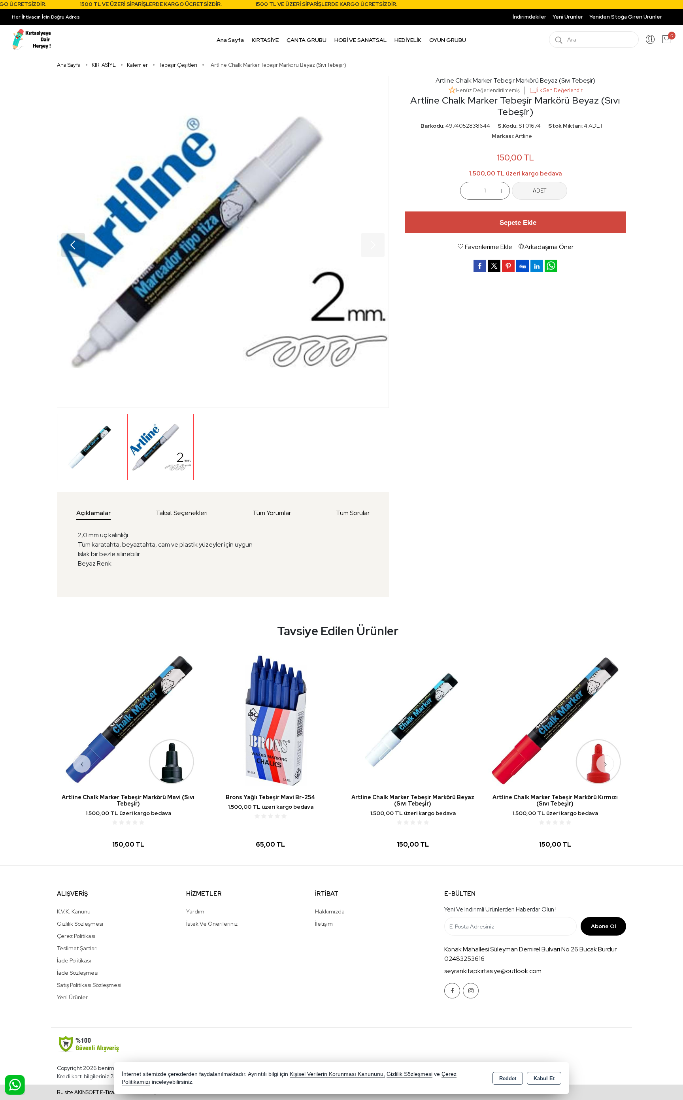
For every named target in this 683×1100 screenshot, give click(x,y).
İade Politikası (74, 960)
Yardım (195, 911)
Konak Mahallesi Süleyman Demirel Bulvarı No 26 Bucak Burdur (530, 949)
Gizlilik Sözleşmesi (80, 923)
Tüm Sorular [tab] (353, 513)
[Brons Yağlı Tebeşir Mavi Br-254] (128, 719)
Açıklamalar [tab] (93, 513)
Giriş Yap (650, 39)
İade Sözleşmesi (77, 972)
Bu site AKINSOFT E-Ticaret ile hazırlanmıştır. (109, 1092)
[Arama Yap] (559, 39)
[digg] (522, 265)
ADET (539, 190)
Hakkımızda (330, 911)
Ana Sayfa (230, 39)
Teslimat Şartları (77, 948)
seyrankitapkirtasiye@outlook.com (492, 971)
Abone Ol (603, 926)
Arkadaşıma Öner (549, 247)
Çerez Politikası (76, 936)
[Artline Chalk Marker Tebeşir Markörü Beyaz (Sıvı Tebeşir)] (223, 242)
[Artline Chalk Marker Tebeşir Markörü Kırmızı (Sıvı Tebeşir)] (412, 719)
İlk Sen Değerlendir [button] (560, 90)
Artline (523, 136)
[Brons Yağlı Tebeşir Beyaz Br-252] (555, 719)
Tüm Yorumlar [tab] (272, 513)
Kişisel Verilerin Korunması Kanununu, (337, 1074)
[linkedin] (536, 265)
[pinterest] (508, 265)
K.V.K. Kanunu (74, 911)
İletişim (324, 923)
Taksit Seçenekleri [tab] (182, 513)
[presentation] (82, 764)
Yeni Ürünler (72, 997)
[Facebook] (452, 990)
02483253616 (464, 959)
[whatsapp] (551, 266)
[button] (73, 245)
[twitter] (494, 266)
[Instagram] (471, 990)
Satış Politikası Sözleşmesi (89, 985)
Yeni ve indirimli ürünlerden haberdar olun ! (500, 909)
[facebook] (480, 265)
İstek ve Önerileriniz (212, 923)
